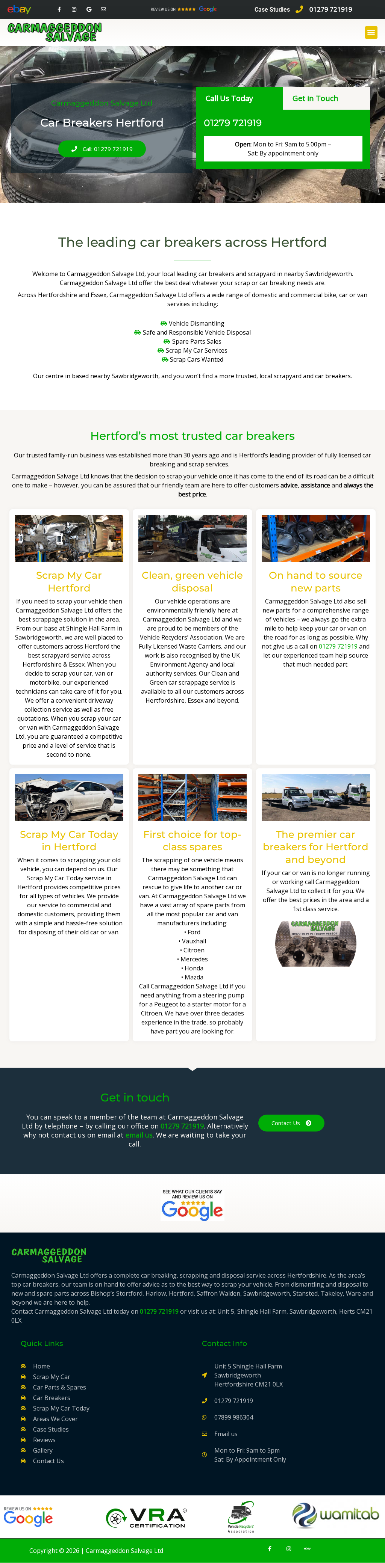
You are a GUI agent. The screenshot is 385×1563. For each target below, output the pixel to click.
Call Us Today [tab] (229, 98)
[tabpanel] (283, 139)
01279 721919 (233, 122)
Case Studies (272, 9)
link (207, 1472)
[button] (371, 32)
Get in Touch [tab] (315, 98)
